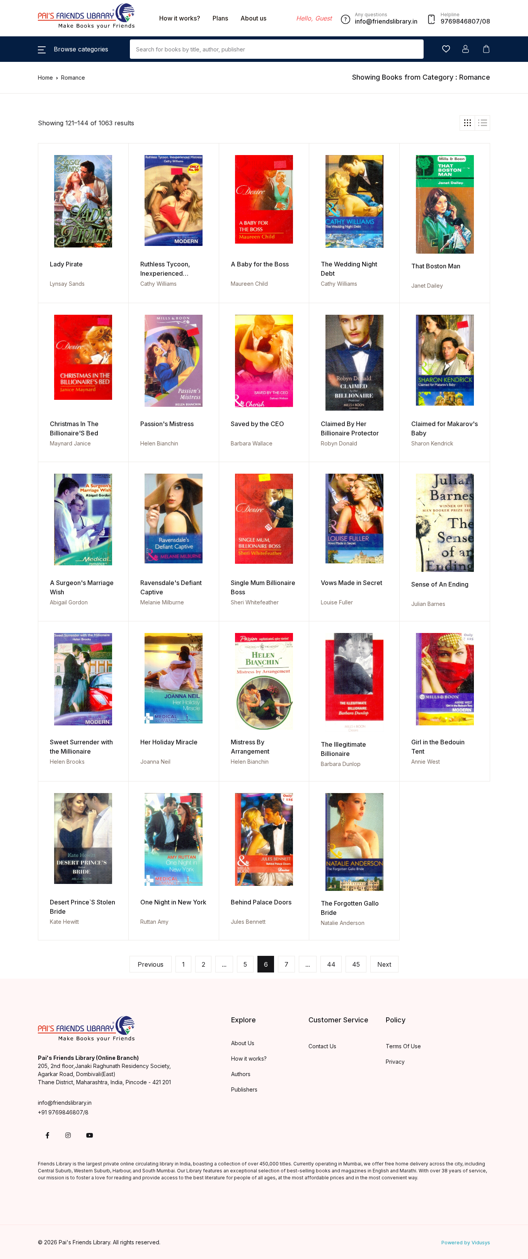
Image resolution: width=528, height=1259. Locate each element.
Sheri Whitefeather (255, 602)
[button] (73, 49)
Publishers (244, 1089)
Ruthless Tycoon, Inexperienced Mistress (165, 273)
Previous (151, 964)
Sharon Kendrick (432, 443)
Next (384, 964)
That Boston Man (435, 266)
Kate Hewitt (64, 921)
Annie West (425, 761)
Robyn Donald (339, 443)
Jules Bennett (248, 921)
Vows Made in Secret (351, 583)
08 (486, 21)
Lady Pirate (66, 264)
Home (45, 77)
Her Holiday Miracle (169, 742)
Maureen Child (249, 283)
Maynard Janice (70, 443)
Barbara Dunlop (341, 764)
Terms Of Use (403, 1046)
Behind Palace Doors (261, 902)
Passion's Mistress (167, 424)
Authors (240, 1074)
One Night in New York (173, 902)
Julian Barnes (428, 603)
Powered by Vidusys (465, 1242)
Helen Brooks (67, 761)
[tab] (467, 123)
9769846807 (460, 21)
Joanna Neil (155, 761)
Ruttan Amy (154, 921)
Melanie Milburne (162, 602)
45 (356, 964)
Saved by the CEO (257, 424)
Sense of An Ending (439, 584)
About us (253, 18)
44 (331, 964)
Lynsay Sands (67, 283)
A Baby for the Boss (260, 264)
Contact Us (322, 1046)
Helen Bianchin (159, 443)
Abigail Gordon (69, 602)
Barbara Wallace (252, 443)
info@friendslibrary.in (65, 1102)
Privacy (395, 1061)
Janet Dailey (427, 285)
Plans (220, 18)
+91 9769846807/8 (63, 1112)
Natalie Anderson (342, 923)
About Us (242, 1043)
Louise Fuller (337, 602)
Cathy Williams (158, 283)
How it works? (179, 18)
